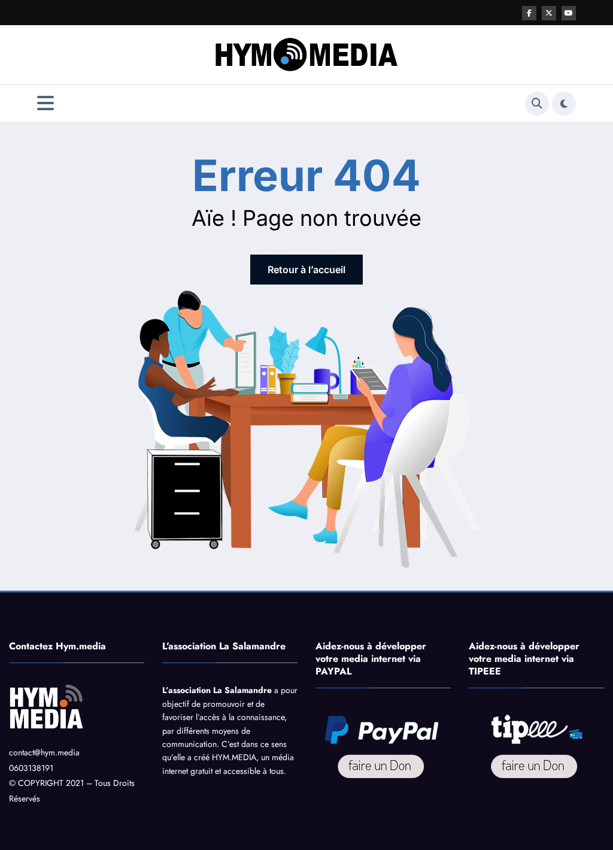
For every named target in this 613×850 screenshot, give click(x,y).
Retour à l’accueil (306, 270)
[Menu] (45, 103)
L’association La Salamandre (217, 690)
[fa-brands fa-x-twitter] (549, 13)
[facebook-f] (529, 13)
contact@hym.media (44, 752)
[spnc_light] (564, 104)
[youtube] (569, 13)
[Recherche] (537, 104)
